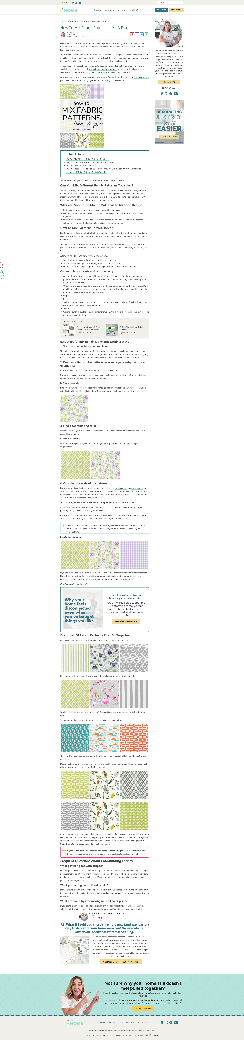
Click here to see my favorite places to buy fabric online (113, 854)
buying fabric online (87, 525)
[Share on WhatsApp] (146, 34)
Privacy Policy (130, 1022)
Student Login (176, 10)
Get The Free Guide (143, 1008)
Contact (120, 1022)
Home (64, 21)
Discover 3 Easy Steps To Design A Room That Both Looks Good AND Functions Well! (103, 168)
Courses (102, 1022)
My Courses (161, 10)
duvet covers (137, 488)
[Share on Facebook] (137, 34)
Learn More (169, 82)
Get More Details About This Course (120, 962)
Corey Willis (73, 34)
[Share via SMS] (142, 34)
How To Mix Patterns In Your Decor (81, 165)
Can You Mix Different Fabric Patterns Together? (87, 159)
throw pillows (128, 491)
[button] (64, 86)
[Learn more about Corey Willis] (63, 34)
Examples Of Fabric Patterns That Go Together (86, 172)
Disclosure (141, 1022)
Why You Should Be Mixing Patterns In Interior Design (90, 162)
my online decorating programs (103, 69)
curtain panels (121, 488)
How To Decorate (74, 21)
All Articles (111, 1022)
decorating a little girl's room (100, 388)
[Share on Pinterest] (132, 34)
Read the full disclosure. (116, 180)
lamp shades (141, 491)
